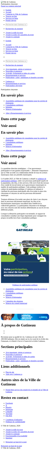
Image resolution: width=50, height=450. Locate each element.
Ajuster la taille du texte (14, 33)
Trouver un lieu (11, 16)
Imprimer (9, 438)
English (8, 10)
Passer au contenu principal (11, 6)
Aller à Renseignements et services (18, 113)
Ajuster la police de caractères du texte (20, 35)
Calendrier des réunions (14, 301)
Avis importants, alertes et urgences (18, 69)
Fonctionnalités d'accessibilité (16, 436)
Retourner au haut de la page (16, 442)
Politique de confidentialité (15, 422)
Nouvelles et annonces (14, 71)
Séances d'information (14, 109)
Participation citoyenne (14, 86)
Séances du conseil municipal (16, 303)
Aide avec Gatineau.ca (14, 374)
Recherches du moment (14, 29)
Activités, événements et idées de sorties (20, 73)
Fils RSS (9, 416)
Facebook (9, 403)
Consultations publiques (14, 105)
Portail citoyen (11, 20)
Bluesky (9, 407)
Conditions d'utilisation (14, 420)
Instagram (9, 409)
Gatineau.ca (10, 81)
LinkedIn (9, 412)
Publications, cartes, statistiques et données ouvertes (24, 77)
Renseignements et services (16, 75)
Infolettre (9, 107)
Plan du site (10, 372)
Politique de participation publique (25, 285)
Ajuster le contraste (13, 37)
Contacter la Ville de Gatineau (17, 14)
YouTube (9, 414)
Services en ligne (12, 18)
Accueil (8, 12)
